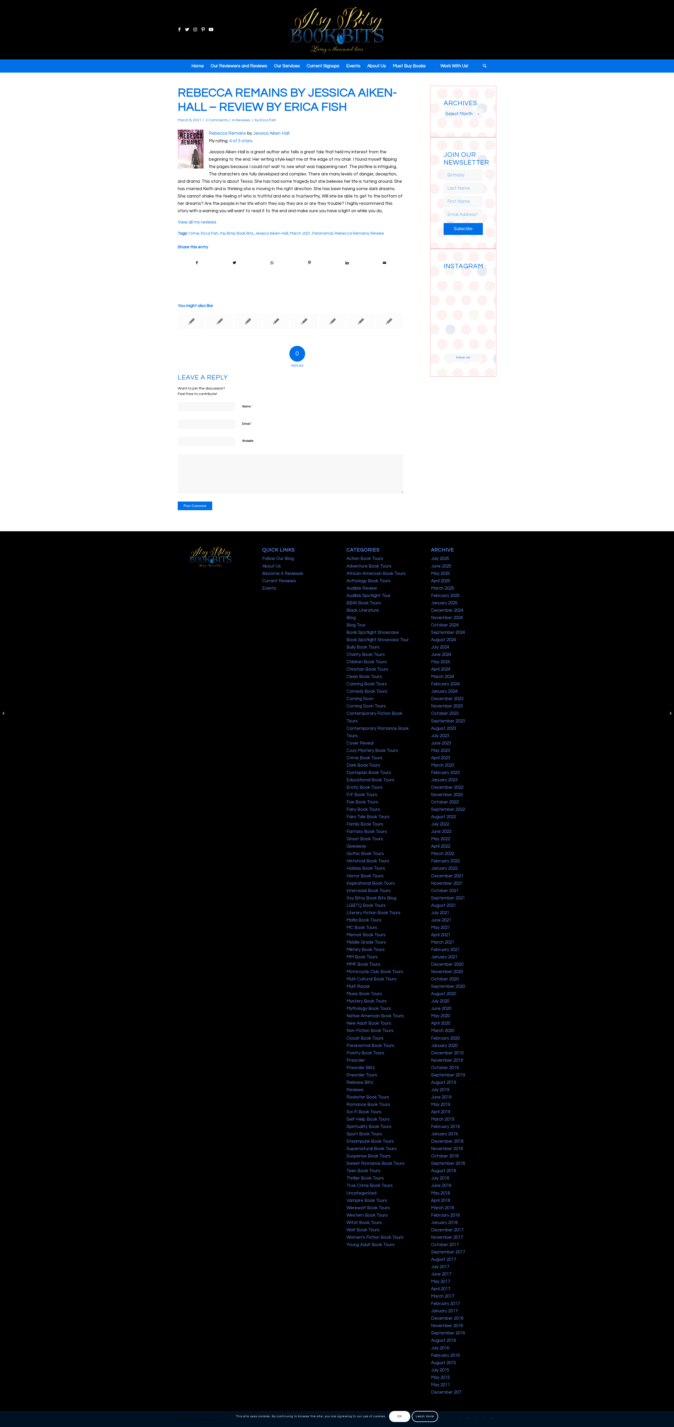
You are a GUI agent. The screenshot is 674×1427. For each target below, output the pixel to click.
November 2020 (447, 971)
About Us (271, 566)
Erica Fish (268, 120)
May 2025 (440, 573)
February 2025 (445, 595)
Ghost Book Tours (364, 839)
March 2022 (442, 853)
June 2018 (441, 1185)
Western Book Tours (367, 1215)
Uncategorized (361, 1193)
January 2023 (444, 780)
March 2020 (442, 1030)
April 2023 (440, 758)
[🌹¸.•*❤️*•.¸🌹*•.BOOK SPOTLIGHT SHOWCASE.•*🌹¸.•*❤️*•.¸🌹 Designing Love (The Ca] (453, 342)
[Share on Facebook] (197, 263)
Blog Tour (356, 625)
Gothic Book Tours (365, 853)
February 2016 (445, 1355)
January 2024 (444, 691)
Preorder (355, 1060)
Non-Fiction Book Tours (370, 1030)
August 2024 (443, 639)
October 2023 (445, 713)
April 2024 (440, 669)
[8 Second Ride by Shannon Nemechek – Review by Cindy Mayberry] (4, 713)
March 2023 (442, 765)
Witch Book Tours (364, 1222)
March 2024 (442, 676)
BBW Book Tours (363, 603)
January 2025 (444, 603)
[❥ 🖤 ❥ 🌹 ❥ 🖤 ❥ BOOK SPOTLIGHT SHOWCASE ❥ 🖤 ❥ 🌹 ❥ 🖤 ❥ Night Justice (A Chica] (473, 281)
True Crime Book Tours (369, 1185)
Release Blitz (359, 1082)
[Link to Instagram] (195, 30)
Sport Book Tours (364, 1134)
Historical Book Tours (367, 861)
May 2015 (440, 1377)
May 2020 (440, 1016)
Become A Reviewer (283, 573)
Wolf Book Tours (363, 1230)
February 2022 (445, 861)
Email (247, 424)
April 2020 (440, 1023)
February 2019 (445, 1126)
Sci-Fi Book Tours (363, 1112)
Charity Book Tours (365, 654)
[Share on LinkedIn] (347, 263)
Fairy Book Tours (363, 809)
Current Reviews (279, 581)
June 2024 (441, 654)
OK (399, 1416)
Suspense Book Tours (368, 1156)
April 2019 (440, 1112)
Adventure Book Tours (368, 566)
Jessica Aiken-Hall (271, 133)
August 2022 (443, 816)
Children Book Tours (366, 662)
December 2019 (447, 1053)
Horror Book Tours (365, 876)
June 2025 (441, 566)
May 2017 (440, 1281)
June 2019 (441, 1097)
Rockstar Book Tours (367, 1097)
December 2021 (447, 876)
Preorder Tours (361, 1075)
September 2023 (448, 721)
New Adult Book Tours (368, 1023)
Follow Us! (463, 357)
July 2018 (440, 1178)
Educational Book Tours (370, 780)
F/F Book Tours (361, 794)
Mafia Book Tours (363, 920)
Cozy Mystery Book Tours (372, 750)
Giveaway (356, 846)
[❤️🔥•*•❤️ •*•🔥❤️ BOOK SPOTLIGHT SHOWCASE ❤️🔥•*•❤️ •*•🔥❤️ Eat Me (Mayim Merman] (473, 342)
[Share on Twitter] (234, 263)
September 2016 (448, 1333)
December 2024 (447, 610)
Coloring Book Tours (366, 684)
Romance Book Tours (368, 1104)
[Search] (482, 66)
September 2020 (448, 986)
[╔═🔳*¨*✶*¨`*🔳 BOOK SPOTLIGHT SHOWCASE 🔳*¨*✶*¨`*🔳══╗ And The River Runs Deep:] (453, 281)
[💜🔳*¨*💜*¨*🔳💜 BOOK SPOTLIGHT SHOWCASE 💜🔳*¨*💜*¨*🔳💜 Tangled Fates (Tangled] (473, 322)
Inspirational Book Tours (370, 883)
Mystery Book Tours (366, 1001)
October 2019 (445, 1067)
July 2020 (440, 1001)
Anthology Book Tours (368, 581)
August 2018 (443, 1170)
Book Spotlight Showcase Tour (377, 639)
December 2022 (447, 787)
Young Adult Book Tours (370, 1244)
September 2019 (448, 1075)
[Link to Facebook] (179, 30)
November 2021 (447, 883)
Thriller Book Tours (365, 1178)
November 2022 (447, 794)
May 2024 (440, 662)
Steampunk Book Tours (370, 1141)
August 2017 (443, 1259)
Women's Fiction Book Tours (375, 1237)
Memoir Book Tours (366, 935)
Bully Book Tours (363, 647)
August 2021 (443, 905)
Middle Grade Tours (366, 942)
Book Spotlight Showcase (372, 632)
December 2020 (447, 964)
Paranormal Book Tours (370, 1045)
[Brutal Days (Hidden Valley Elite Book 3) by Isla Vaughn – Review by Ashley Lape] (247, 321)
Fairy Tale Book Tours (368, 816)
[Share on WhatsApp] (272, 263)
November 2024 (447, 617)
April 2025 (440, 581)
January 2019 (444, 1134)
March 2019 (442, 1119)
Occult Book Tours (365, 1038)
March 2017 (442, 1296)
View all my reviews (197, 222)
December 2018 (447, 1141)
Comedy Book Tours (367, 691)
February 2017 (445, 1303)
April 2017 (440, 1289)
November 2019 (447, 1060)
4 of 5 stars (240, 141)
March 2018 (442, 1208)
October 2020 (445, 979)
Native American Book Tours (375, 1016)
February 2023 (445, 772)
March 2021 (300, 233)
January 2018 (444, 1222)
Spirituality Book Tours (368, 1126)
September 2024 (448, 632)
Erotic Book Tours (364, 787)
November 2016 (447, 1325)
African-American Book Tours (376, 573)
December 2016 (447, 1318)
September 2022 (448, 809)
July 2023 (440, 735)
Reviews (243, 120)
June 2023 (441, 743)
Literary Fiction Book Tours (373, 912)
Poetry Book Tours (365, 1053)
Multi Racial (357, 986)
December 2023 (447, 698)
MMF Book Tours (363, 964)
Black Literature (362, 610)
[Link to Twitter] (187, 30)
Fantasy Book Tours (366, 831)
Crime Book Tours (364, 758)
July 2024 (440, 647)
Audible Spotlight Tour (368, 595)
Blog (351, 617)
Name (247, 406)
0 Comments (217, 120)
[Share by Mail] (384, 263)
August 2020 (443, 993)
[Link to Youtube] (211, 30)
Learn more (425, 1416)
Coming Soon (360, 698)
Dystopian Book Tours (368, 772)
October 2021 (445, 890)
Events (269, 588)
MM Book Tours (362, 957)
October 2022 (445, 802)
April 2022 (440, 846)
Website (248, 440)
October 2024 (445, 625)
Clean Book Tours (364, 676)
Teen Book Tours (363, 1170)
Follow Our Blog (278, 558)
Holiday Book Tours (365, 868)
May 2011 (440, 1385)
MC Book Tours (361, 927)
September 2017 (448, 1252)
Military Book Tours (365, 949)
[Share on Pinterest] (309, 263)
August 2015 (443, 1362)
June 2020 (441, 1008)
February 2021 (445, 949)
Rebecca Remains (227, 133)
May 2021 (440, 927)
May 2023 (440, 750)
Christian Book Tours (367, 669)
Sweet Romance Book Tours (375, 1163)
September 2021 (448, 898)
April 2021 (440, 935)
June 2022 (441, 831)
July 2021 (440, 912)
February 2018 (445, 1215)
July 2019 (440, 1089)
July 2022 (440, 824)
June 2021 (441, 920)
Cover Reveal (360, 743)
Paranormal (322, 233)
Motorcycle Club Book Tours (374, 971)
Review (377, 233)
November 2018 (447, 1148)
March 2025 (442, 588)
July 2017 (440, 1266)
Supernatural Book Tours (371, 1148)
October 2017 (445, 1244)
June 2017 (441, 1274)
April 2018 (440, 1200)
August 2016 (443, 1340)
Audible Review (361, 588)
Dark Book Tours (363, 765)
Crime (193, 233)
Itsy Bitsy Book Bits (236, 233)
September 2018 (448, 1163)
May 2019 (440, 1104)
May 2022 (440, 839)
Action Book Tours (364, 558)
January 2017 (444, 1311)
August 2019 (443, 1082)
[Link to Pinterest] (203, 30)
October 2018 (445, 1156)
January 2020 (444, 1045)
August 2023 (443, 728)
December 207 (446, 1392)
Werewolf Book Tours (368, 1208)
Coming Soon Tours (366, 706)
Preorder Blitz (360, 1067)
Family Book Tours (364, 824)
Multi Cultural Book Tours (371, 979)
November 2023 (447, 706)
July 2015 (440, 1370)
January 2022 (444, 868)
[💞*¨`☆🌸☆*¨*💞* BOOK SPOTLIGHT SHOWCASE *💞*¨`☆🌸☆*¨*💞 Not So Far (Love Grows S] (453, 322)
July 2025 (440, 558)
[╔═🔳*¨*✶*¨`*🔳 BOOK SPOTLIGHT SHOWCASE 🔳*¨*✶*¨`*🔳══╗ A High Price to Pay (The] (453, 302)
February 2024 (445, 684)
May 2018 (440, 1193)
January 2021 (444, 957)
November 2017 (447, 1237)
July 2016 (440, 1348)
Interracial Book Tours (368, 890)
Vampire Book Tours (366, 1200)
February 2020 (445, 1038)
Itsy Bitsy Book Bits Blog (371, 898)
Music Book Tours (364, 993)
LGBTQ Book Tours (366, 905)
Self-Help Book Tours (368, 1119)
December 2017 (447, 1230)
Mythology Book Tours (368, 1008)
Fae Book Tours (362, 802)
